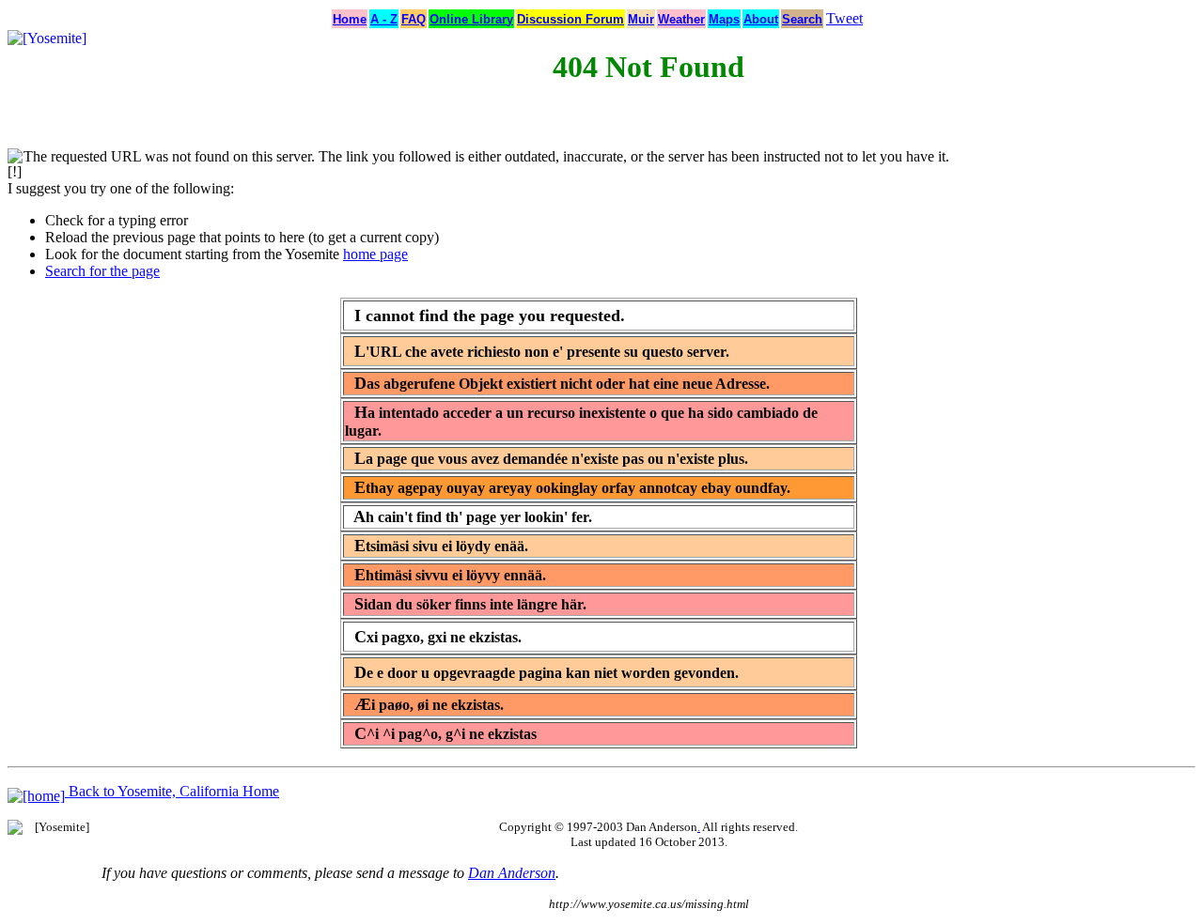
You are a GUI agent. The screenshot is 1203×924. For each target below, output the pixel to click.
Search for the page (102, 271)
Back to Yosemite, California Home (172, 791)
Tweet (844, 18)
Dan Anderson (511, 873)
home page (375, 254)
